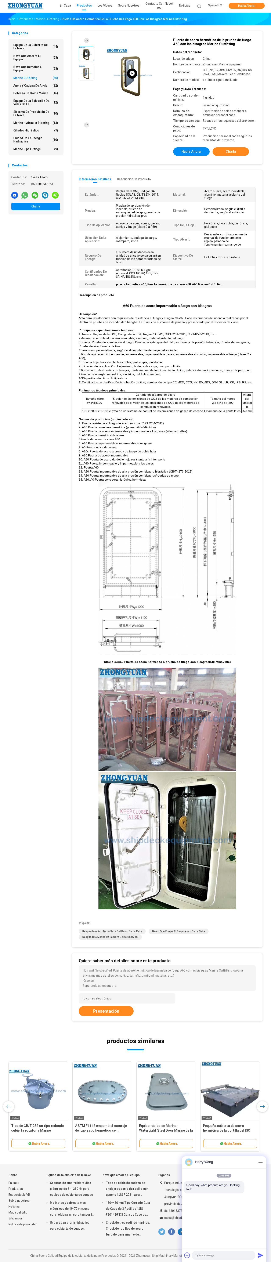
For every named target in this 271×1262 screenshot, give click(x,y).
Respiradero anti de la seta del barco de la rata (112, 931)
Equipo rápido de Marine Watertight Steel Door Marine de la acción (166, 1130)
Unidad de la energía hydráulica (35, 139)
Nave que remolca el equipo (35, 68)
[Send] (260, 1255)
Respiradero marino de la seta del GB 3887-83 (110, 937)
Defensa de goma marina (35, 93)
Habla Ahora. (246, 5)
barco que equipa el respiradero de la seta (178, 931)
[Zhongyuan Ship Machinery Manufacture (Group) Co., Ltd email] (14, 195)
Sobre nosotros (19, 1200)
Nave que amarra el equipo (35, 57)
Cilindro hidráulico (35, 130)
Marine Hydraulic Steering (35, 122)
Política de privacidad (22, 1224)
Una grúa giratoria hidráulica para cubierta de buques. (69, 1225)
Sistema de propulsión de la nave (35, 113)
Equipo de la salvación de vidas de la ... (35, 102)
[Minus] (260, 1162)
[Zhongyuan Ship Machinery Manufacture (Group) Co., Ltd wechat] (35, 195)
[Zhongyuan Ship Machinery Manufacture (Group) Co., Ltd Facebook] (171, 1232)
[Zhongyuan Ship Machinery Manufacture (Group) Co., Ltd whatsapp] (24, 195)
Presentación (106, 1011)
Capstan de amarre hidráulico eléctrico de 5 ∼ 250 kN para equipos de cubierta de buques (71, 1188)
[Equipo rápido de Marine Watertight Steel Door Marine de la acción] (166, 1091)
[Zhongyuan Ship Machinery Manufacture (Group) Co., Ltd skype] (45, 195)
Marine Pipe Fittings (35, 149)
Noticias (14, 1206)
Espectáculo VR (19, 1194)
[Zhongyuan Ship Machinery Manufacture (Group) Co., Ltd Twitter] (161, 1232)
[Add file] (187, 1255)
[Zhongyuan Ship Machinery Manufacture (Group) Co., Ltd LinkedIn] (181, 1232)
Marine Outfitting (35, 78)
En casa (13, 1183)
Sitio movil (15, 1218)
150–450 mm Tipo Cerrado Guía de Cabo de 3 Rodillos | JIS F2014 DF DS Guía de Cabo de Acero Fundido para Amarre (128, 1209)
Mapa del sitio (17, 1212)
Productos (15, 1188)
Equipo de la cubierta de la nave (35, 46)
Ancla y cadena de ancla (35, 85)
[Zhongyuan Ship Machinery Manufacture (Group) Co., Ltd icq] (55, 195)
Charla (35, 206)
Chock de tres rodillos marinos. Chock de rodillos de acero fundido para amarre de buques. (128, 1229)
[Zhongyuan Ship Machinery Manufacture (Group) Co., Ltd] (25, 6)
